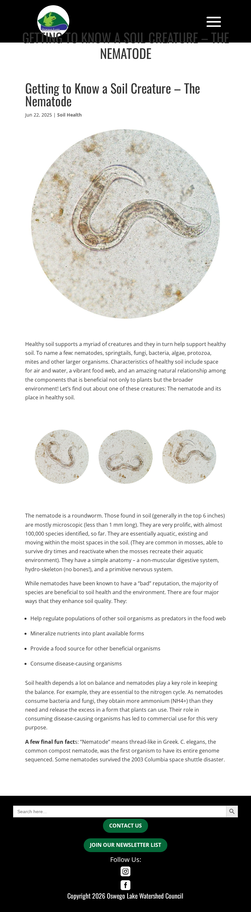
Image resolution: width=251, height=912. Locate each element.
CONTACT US (125, 825)
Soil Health (69, 115)
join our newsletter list (125, 844)
